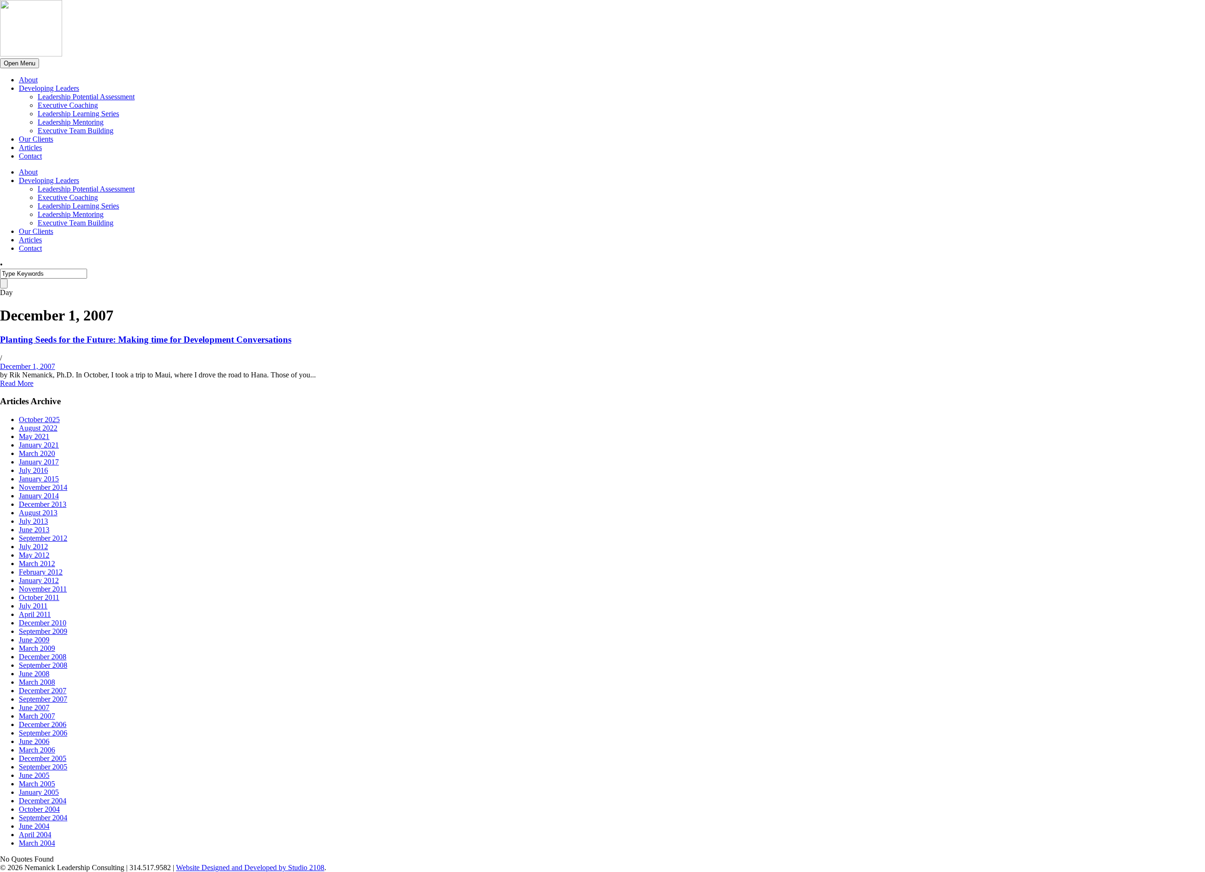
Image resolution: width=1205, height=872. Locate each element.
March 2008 (37, 682)
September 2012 (43, 538)
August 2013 (38, 513)
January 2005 (39, 792)
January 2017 (39, 462)
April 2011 (35, 614)
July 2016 (33, 470)
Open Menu (19, 63)
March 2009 (37, 648)
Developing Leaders (49, 88)
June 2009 (34, 640)
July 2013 (33, 521)
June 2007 (34, 708)
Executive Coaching (68, 105)
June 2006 (34, 741)
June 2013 (34, 530)
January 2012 (39, 580)
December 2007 (42, 691)
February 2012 (41, 572)
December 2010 (42, 623)
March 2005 (37, 784)
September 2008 (43, 665)
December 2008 (42, 657)
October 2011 (39, 597)
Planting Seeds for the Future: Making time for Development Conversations (145, 339)
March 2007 (37, 716)
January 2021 (39, 445)
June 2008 (34, 674)
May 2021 (34, 436)
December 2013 (42, 504)
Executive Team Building (75, 131)
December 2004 (42, 801)
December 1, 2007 (27, 366)
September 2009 (43, 631)
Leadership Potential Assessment (86, 97)
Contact (30, 156)
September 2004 (43, 818)
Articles (30, 148)
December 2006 (42, 724)
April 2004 (35, 835)
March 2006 (37, 750)
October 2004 (39, 809)
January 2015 (39, 479)
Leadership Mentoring (71, 122)
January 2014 (39, 496)
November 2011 (43, 589)
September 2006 (43, 733)
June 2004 (34, 826)
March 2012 (37, 564)
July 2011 (33, 606)
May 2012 (34, 555)
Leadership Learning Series (78, 114)
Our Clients (36, 139)
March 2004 (37, 843)
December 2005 (42, 758)
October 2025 (39, 420)
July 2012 (33, 547)
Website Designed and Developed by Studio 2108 (250, 868)
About (28, 80)
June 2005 (34, 775)
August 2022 (38, 428)
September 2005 (43, 767)
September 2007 (43, 699)
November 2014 (43, 487)
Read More (16, 383)
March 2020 (37, 453)
